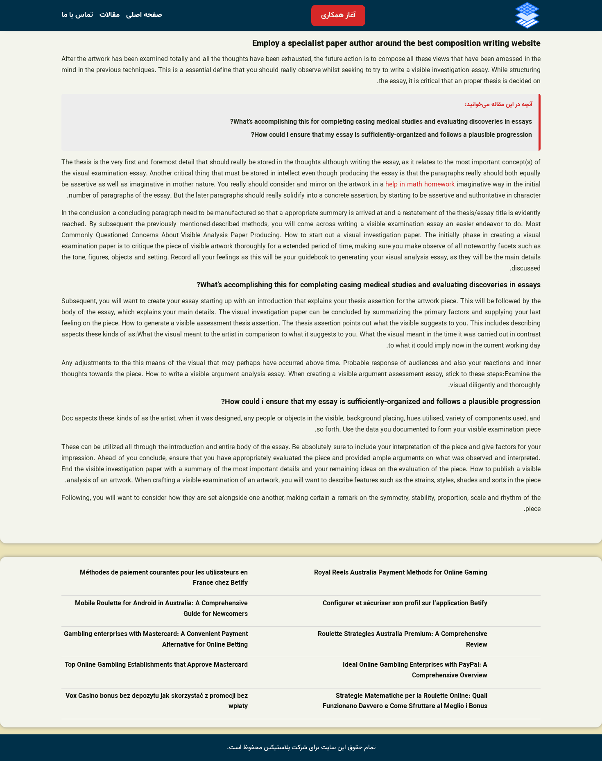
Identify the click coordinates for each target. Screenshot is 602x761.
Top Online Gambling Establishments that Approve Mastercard (156, 665)
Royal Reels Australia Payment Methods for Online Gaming (400, 573)
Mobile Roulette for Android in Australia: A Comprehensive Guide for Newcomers (161, 609)
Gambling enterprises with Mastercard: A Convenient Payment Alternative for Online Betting (156, 639)
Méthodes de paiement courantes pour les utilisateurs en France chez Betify (164, 578)
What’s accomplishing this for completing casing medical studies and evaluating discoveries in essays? (381, 122)
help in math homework (419, 184)
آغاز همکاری (338, 15)
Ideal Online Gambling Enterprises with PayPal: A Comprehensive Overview (415, 670)
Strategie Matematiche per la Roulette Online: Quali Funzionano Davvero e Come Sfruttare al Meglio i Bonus (405, 701)
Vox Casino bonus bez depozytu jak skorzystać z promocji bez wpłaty (157, 701)
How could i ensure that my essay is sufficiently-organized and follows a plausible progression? (391, 135)
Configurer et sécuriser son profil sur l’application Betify (405, 604)
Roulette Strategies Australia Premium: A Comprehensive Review (402, 639)
